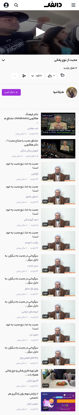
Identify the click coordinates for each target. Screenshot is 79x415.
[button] (40, 32)
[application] (39, 32)
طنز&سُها (58, 92)
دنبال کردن (9, 92)
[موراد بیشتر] (15, 75)
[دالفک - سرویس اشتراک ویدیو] (56, 5)
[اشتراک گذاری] (24, 75)
